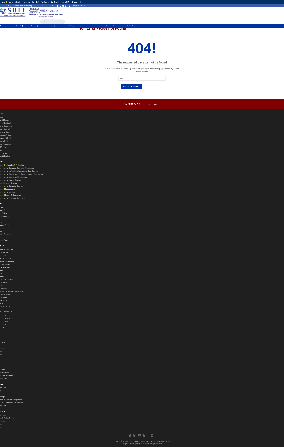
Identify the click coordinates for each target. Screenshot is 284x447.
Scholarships (55, 2)
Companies (26, 2)
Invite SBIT (65, 2)
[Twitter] (63, 6)
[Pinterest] (65, 6)
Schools (19, 26)
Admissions (45, 2)
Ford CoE (35, 2)
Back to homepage (131, 86)
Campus (34, 26)
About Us (3, 26)
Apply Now (153, 104)
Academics (49, 26)
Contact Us (40, 6)
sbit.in (128, 441)
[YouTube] (69, 6)
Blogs (81, 2)
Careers (74, 2)
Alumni (17, 2)
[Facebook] (60, 6)
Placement (110, 26)
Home (3, 2)
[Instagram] (57, 6)
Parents (10, 2)
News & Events (128, 26)
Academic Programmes (71, 26)
